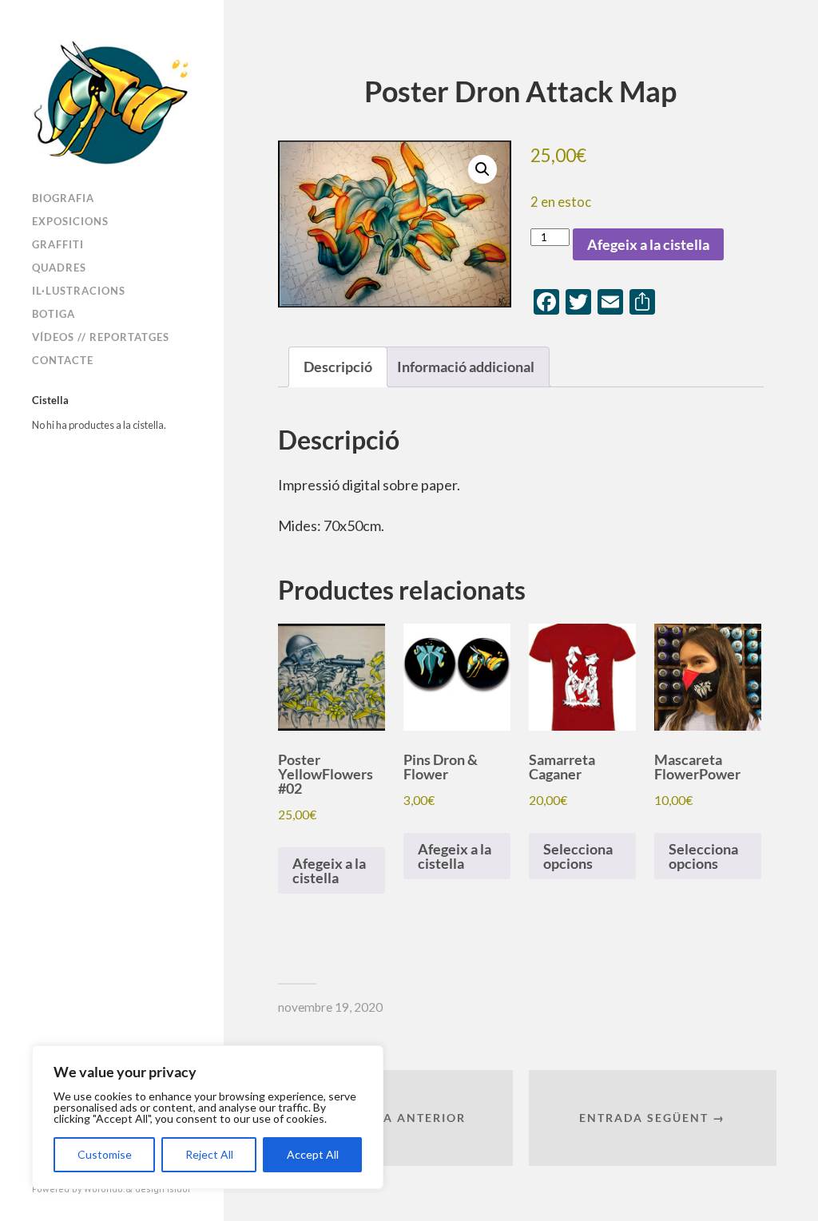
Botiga (53, 313)
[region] (207, 1117)
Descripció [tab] (338, 366)
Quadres (59, 267)
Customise (104, 1154)
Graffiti (58, 244)
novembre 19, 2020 (330, 1007)
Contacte (62, 360)
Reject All (209, 1154)
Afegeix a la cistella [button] (329, 870)
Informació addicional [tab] (465, 366)
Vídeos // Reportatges (100, 337)
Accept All (313, 1154)
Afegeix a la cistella (648, 244)
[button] (482, 169)
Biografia (63, 198)
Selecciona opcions (578, 856)
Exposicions (70, 221)
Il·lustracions (78, 290)
